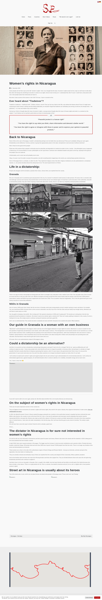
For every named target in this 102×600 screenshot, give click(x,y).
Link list (78, 17)
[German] (100, 1)
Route (54, 17)
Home (23, 17)
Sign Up (50, 23)
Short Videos (46, 17)
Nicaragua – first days (16, 536)
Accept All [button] (97, 597)
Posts (29, 17)
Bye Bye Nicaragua (86, 536)
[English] (98, 1)
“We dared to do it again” (66, 17)
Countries (37, 17)
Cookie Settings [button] (89, 597)
